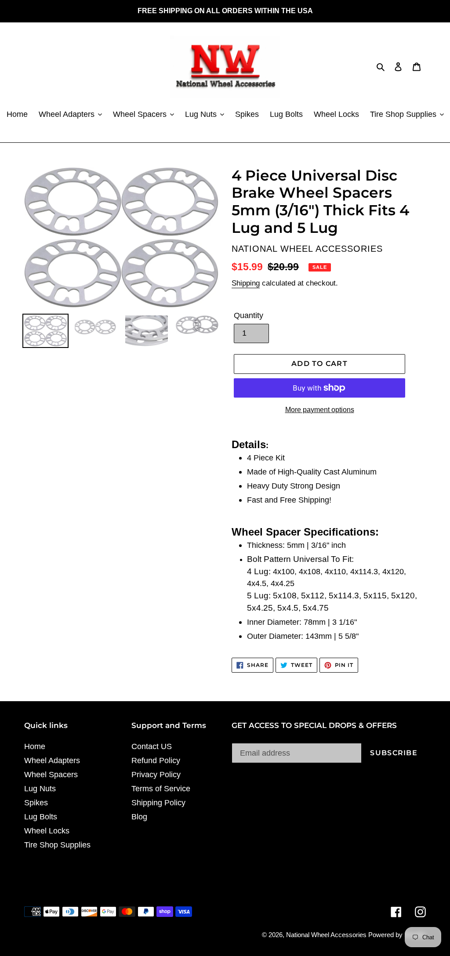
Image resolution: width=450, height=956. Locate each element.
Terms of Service (160, 788)
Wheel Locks (46, 830)
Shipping (246, 283)
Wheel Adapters (52, 760)
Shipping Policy (158, 802)
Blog (139, 816)
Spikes (36, 802)
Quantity (248, 315)
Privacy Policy (156, 774)
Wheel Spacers (51, 774)
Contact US (151, 746)
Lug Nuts (40, 788)
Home (34, 746)
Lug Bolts (40, 816)
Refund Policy (155, 760)
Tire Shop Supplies (57, 844)
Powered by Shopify (397, 934)
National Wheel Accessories (327, 934)
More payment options (319, 409)
